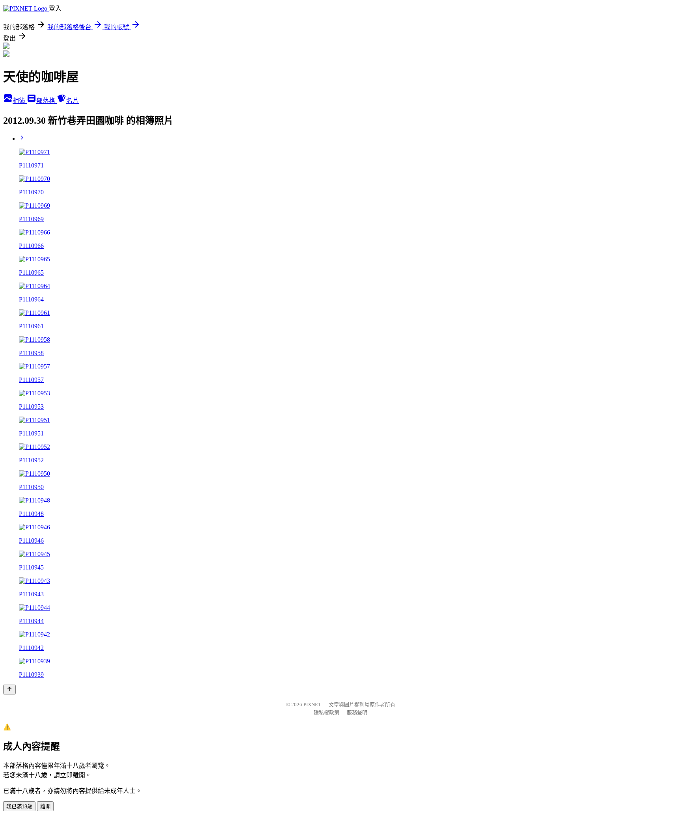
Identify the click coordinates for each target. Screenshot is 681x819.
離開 (45, 807)
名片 (72, 100)
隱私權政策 (326, 712)
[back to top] (9, 689)
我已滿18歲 (19, 807)
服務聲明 (357, 712)
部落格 (46, 100)
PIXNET (312, 704)
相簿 (20, 100)
